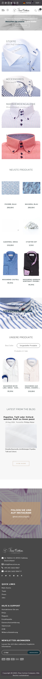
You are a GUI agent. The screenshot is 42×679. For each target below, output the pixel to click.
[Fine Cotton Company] (21, 10)
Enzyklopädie (7, 619)
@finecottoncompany (21, 516)
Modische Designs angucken (17, 138)
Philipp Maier (29, 422)
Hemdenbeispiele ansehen (16, 107)
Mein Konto (6, 588)
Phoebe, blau (10, 204)
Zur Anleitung (26, 25)
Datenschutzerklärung (11, 622)
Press (4, 594)
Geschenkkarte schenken (21, 320)
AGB (3, 629)
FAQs (4, 613)
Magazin (5, 616)
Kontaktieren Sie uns (10, 609)
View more (21, 463)
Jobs (3, 598)
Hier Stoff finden (13, 44)
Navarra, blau (31, 204)
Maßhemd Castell (10, 279)
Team (4, 591)
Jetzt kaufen (11, 82)
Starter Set (31, 242)
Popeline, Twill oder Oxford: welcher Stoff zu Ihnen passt (19, 418)
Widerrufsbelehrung (10, 632)
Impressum (6, 626)
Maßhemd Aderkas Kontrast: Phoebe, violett (31, 280)
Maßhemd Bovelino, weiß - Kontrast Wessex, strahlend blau (10, 387)
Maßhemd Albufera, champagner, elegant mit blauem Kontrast (32, 387)
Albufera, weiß (10, 242)
